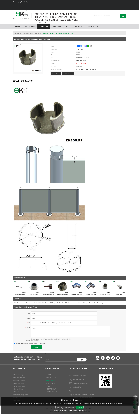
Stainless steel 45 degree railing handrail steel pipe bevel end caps (119, 295)
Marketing (82, 410)
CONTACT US (93, 26)
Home (16, 33)
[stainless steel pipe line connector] (76, 287)
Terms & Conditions (39, 343)
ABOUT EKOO (30, 26)
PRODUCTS (44, 26)
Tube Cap (17, 303)
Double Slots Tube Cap (41, 303)
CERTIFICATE (78, 26)
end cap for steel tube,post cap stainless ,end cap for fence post (105, 295)
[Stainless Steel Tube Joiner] (91, 287)
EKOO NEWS (56, 26)
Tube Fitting (37, 33)
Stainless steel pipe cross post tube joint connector (19, 295)
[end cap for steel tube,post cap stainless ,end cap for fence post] (105, 287)
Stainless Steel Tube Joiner (90, 295)
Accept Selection (69, 407)
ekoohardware (77, 391)
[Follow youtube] (97, 358)
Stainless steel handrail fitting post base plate (34, 295)
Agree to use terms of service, (30, 343)
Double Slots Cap (26, 303)
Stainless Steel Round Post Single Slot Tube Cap (62, 295)
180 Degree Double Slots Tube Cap (60, 303)
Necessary (58, 410)
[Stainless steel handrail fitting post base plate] (34, 287)
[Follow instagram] (118, 358)
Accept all (80, 407)
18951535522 (77, 387)
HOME (17, 26)
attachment (35, 340)
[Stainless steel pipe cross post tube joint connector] (20, 287)
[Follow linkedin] (108, 358)
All (20, 33)
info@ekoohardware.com (80, 383)
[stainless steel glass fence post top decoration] (48, 287)
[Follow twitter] (113, 358)
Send (36, 347)
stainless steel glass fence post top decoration (48, 295)
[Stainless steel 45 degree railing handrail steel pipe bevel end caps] (119, 287)
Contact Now (56, 74)
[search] (123, 16)
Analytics (66, 410)
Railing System (27, 33)
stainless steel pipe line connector (76, 295)
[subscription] (81, 359)
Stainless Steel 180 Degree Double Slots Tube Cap (88, 303)
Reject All (59, 407)
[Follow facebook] (103, 358)
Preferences (74, 410)
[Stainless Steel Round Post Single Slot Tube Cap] (62, 287)
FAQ (67, 26)
